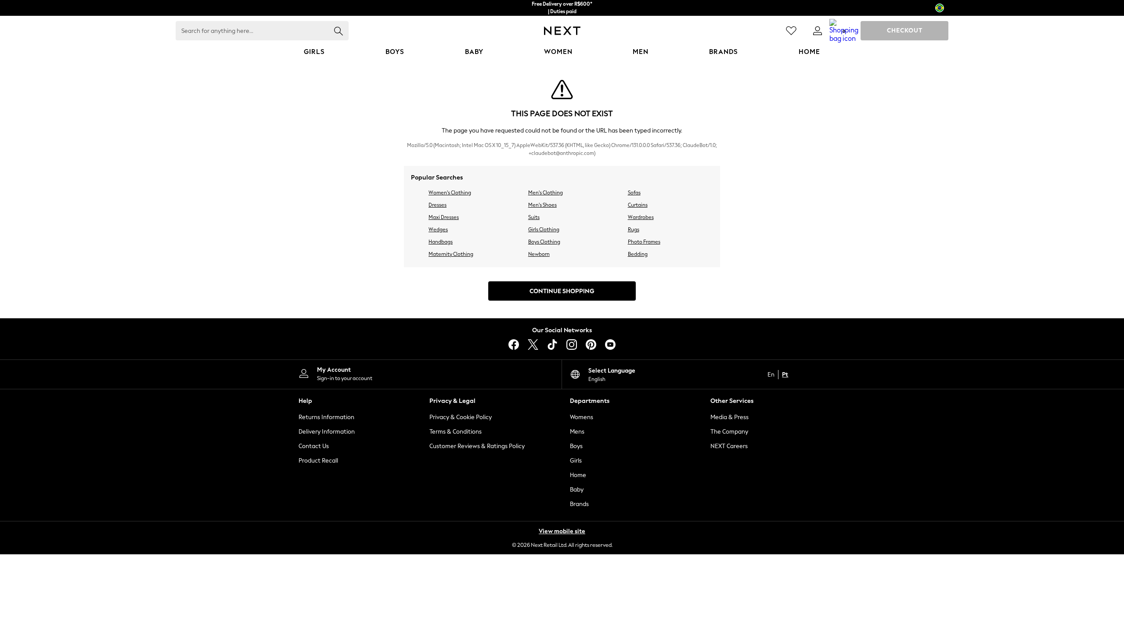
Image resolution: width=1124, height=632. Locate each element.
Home (578, 475)
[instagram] (571, 344)
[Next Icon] (562, 30)
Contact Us (314, 446)
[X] (533, 344)
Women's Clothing (450, 193)
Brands (579, 504)
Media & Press (729, 417)
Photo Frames (644, 242)
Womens (581, 417)
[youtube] (610, 344)
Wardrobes (641, 217)
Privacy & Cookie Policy (460, 417)
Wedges (438, 229)
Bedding (638, 254)
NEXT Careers (729, 446)
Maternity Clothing (451, 254)
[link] (817, 30)
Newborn (539, 254)
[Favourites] (791, 30)
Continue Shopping (562, 291)
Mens (577, 431)
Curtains (638, 205)
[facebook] (513, 344)
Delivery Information (327, 431)
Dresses (438, 205)
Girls (576, 460)
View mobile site (562, 531)
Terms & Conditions (455, 431)
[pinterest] (591, 344)
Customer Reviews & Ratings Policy (477, 446)
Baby (577, 489)
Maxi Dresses (444, 217)
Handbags (441, 242)
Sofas (634, 193)
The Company (729, 431)
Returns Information (326, 417)
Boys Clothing (544, 242)
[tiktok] (552, 344)
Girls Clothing (543, 229)
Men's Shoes (542, 205)
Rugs (633, 229)
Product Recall (318, 460)
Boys (576, 446)
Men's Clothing (545, 193)
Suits (534, 217)
